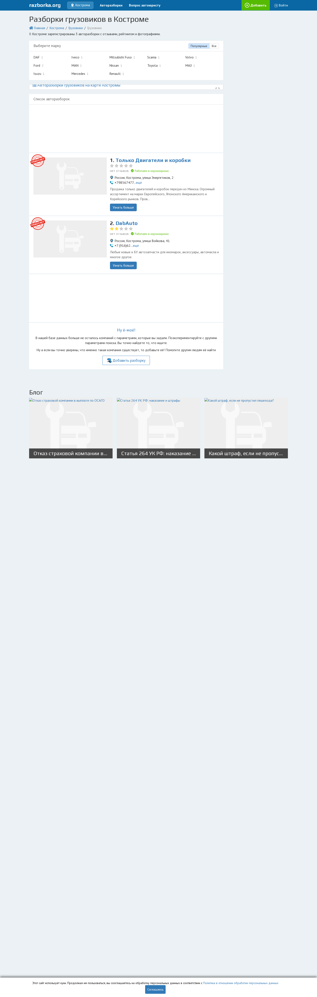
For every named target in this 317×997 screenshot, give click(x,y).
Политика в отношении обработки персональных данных (240, 983)
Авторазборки (111, 5)
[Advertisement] (126, 128)
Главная (39, 28)
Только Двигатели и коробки (153, 160)
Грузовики (75, 28)
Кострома (56, 28)
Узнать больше (123, 207)
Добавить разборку (129, 360)
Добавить (259, 5)
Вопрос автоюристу (144, 5)
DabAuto (127, 223)
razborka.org (45, 5)
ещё (139, 182)
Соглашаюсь (155, 989)
